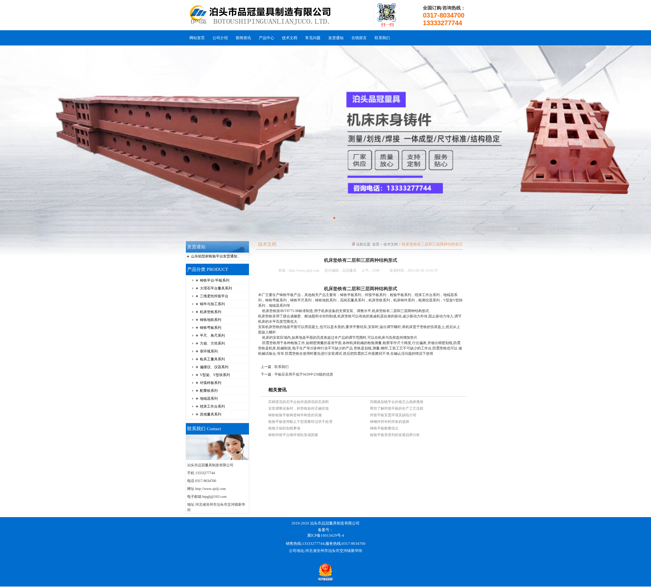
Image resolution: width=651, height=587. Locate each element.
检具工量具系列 (212, 359)
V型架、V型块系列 (215, 375)
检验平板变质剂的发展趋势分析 (395, 435)
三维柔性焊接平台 (214, 296)
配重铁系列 (209, 391)
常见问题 (312, 38)
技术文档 (289, 38)
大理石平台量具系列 (216, 288)
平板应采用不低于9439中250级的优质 (303, 374)
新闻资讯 (243, 38)
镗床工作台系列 (212, 406)
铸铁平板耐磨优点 (384, 428)
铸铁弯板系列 (210, 328)
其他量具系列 (210, 414)
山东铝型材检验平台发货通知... (215, 256)
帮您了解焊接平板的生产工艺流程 (396, 408)
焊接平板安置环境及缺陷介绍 (393, 415)
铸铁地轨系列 (210, 320)
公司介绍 (220, 38)
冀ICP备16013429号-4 (325, 535)
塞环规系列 (209, 351)
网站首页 (197, 38)
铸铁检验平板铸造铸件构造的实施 (295, 415)
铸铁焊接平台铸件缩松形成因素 (293, 435)
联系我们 (382, 38)
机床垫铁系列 (210, 312)
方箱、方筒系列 (212, 343)
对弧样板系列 (210, 383)
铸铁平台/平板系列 (214, 280)
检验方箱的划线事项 (284, 428)
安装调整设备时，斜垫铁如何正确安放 (298, 408)
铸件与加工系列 (212, 304)
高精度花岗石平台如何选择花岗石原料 (298, 402)
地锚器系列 (209, 398)
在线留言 (359, 38)
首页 (375, 244)
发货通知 (336, 38)
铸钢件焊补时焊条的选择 (389, 422)
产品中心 (266, 38)
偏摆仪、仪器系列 (214, 367)
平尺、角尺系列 (212, 335)
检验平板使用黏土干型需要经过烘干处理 (300, 422)
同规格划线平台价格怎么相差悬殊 (396, 402)
